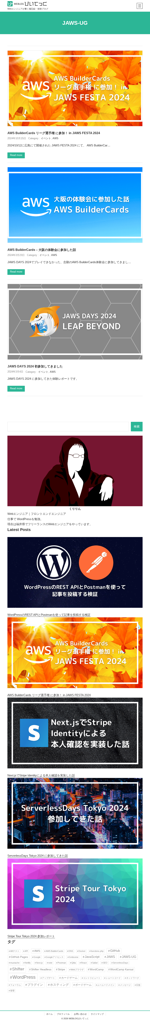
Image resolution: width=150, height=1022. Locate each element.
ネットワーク (132, 978)
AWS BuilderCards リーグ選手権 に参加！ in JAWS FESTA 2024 (53, 133)
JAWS (110, 956)
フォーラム (15, 985)
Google (37, 957)
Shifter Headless (41, 969)
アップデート (48, 978)
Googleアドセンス (54, 957)
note (50, 963)
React (84, 963)
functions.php (97, 951)
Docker (82, 951)
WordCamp (97, 969)
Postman (62, 963)
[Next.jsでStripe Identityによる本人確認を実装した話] (74, 734)
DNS (71, 951)
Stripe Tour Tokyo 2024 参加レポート (31, 936)
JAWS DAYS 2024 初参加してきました (35, 366)
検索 (137, 426)
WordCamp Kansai (121, 969)
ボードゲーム (83, 984)
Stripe (61, 969)
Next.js (39, 963)
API (26, 951)
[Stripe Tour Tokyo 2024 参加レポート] (74, 894)
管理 (12, 990)
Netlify (28, 963)
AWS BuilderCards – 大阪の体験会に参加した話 (41, 249)
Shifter (18, 969)
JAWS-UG (129, 956)
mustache (15, 963)
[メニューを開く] (140, 6)
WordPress (24, 977)
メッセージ (125, 985)
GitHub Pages (19, 956)
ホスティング (59, 984)
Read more (16, 155)
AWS (55, 138)
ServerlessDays (120, 963)
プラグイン (35, 984)
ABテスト (14, 951)
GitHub (115, 950)
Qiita (73, 963)
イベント (46, 138)
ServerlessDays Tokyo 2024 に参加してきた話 (37, 855)
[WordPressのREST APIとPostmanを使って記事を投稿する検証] (74, 573)
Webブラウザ (77, 969)
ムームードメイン (105, 985)
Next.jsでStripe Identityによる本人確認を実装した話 (41, 775)
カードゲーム (69, 977)
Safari (95, 963)
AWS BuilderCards (54, 951)
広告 (138, 985)
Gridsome (73, 957)
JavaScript (92, 956)
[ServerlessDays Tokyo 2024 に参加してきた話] (74, 814)
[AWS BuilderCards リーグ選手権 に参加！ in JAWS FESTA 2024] (74, 653)
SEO (105, 963)
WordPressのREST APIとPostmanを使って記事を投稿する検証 (48, 614)
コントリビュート (91, 978)
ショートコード (113, 978)
